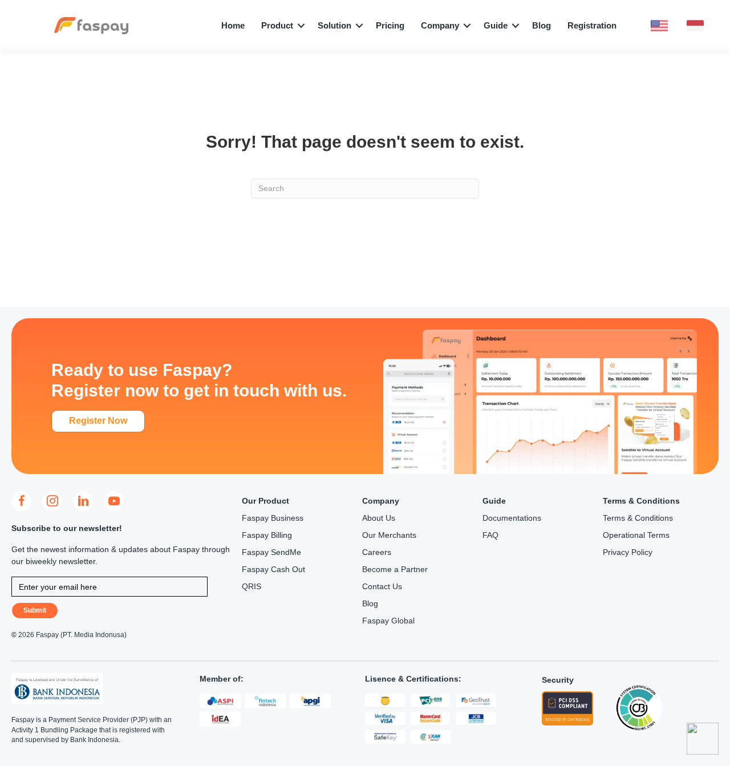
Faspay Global (388, 620)
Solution (334, 25)
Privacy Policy (627, 552)
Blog (541, 25)
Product (277, 25)
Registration (592, 25)
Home (233, 25)
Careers (376, 552)
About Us (378, 517)
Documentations (511, 517)
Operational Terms (636, 535)
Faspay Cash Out (273, 569)
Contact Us (382, 586)
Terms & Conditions (638, 517)
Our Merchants (389, 535)
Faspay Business (272, 517)
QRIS (251, 586)
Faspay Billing (267, 535)
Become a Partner (395, 569)
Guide (496, 25)
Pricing (390, 25)
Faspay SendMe (271, 552)
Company (440, 25)
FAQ (490, 535)
